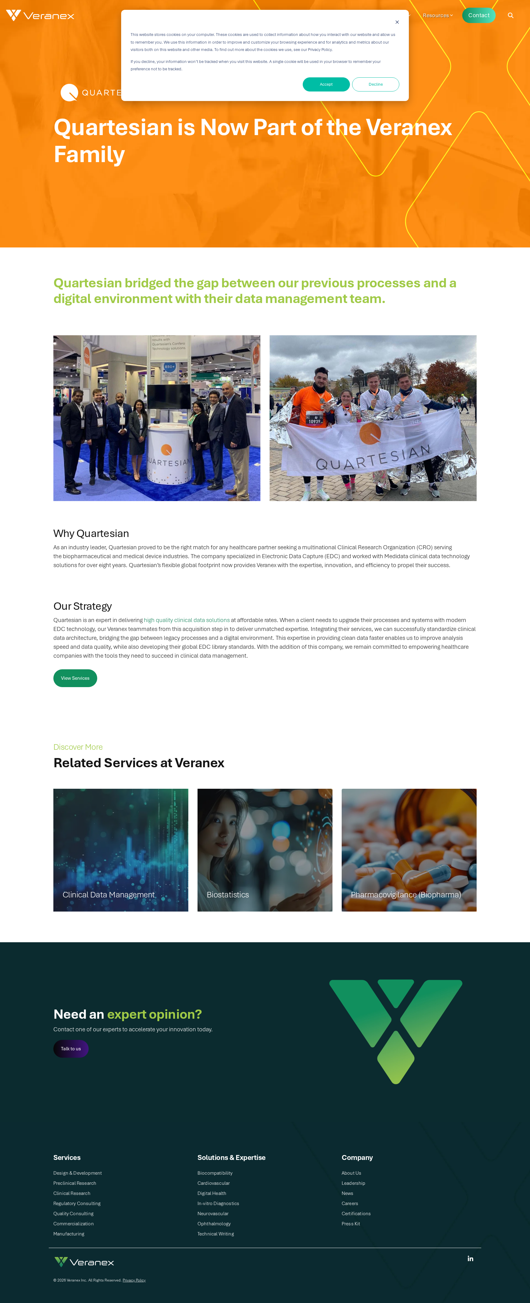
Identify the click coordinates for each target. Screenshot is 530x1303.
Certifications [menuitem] (356, 1214)
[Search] (511, 15)
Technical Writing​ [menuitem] (216, 1234)
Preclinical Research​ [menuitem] (74, 1183)
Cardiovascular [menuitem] (214, 1183)
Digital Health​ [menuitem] (212, 1193)
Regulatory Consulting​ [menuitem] (77, 1203)
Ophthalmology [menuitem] (214, 1224)
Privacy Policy (134, 1280)
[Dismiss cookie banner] (397, 23)
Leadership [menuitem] (354, 1183)
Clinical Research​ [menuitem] (71, 1193)
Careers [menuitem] (350, 1203)
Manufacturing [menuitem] (68, 1234)
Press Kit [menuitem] (351, 1224)
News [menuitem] (348, 1193)
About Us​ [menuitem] (351, 1173)
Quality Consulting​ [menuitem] (73, 1214)
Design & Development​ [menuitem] (77, 1173)
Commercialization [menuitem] (73, 1224)
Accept (326, 84)
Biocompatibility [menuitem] (215, 1173)
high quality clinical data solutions (187, 620)
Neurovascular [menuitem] (213, 1214)
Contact (479, 15)
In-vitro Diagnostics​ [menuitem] (218, 1203)
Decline (376, 84)
